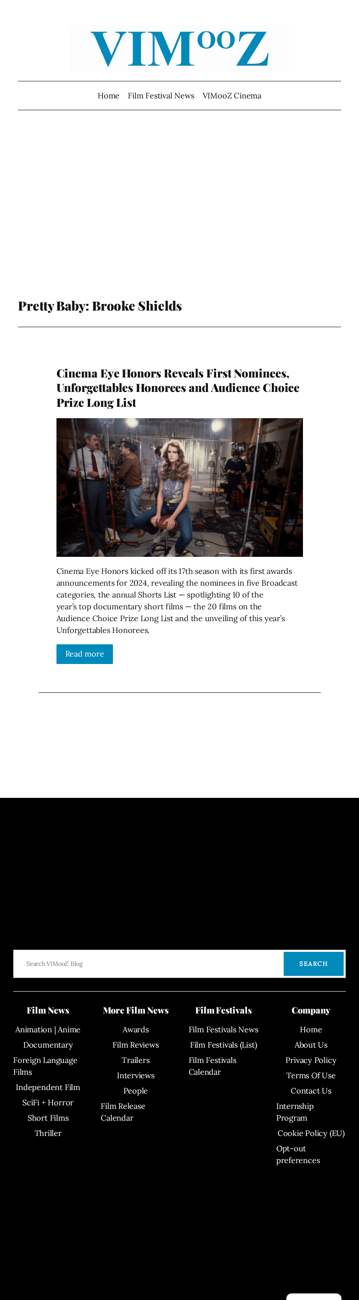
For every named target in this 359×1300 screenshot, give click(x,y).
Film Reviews (135, 1045)
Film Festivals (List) (223, 1045)
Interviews (136, 1075)
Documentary (48, 1045)
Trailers (135, 1060)
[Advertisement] (179, 211)
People (135, 1091)
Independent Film (48, 1087)
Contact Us (311, 1091)
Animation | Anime (48, 1029)
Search (313, 964)
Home (109, 96)
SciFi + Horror (48, 1102)
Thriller (48, 1133)
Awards (136, 1029)
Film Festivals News (223, 1029)
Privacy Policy (310, 1060)
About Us (311, 1045)
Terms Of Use (310, 1075)
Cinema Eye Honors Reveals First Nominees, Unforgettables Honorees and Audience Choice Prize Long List (178, 387)
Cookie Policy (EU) (311, 1133)
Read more (84, 654)
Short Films (48, 1118)
